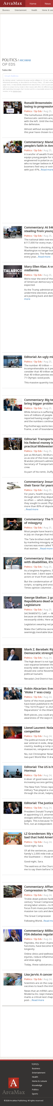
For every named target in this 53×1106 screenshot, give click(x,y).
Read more (44, 256)
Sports (35, 1093)
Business (6, 10)
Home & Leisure (39, 1081)
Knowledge (37, 1085)
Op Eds (38, 111)
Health (34, 10)
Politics (28, 111)
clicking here (17, 91)
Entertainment (20, 10)
